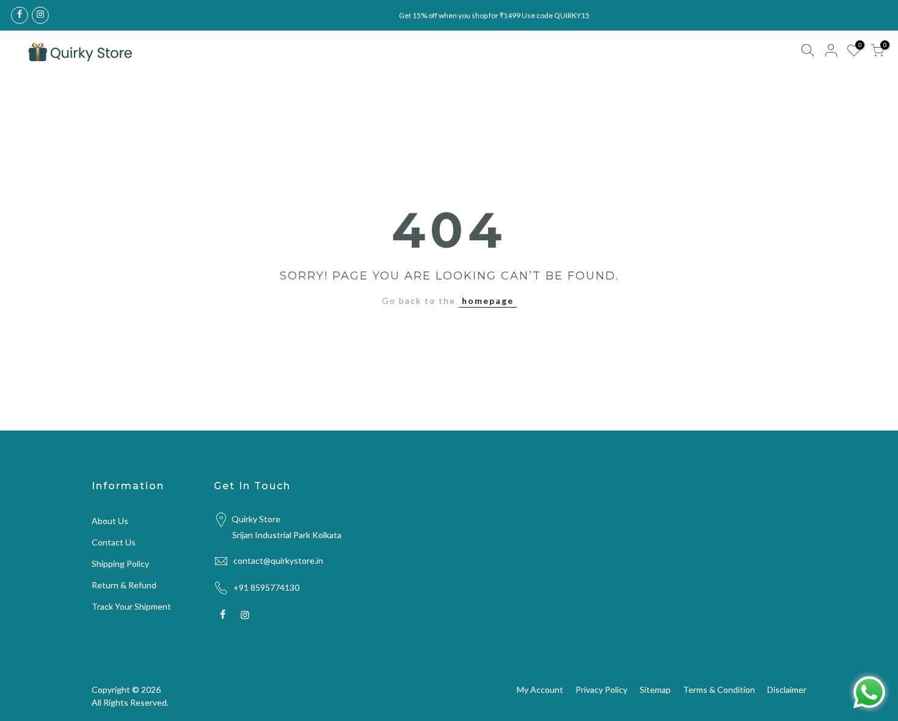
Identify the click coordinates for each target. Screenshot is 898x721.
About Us (110, 521)
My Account (540, 689)
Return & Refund (124, 585)
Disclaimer (786, 689)
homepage (488, 300)
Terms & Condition (719, 689)
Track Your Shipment (131, 606)
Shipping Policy (120, 563)
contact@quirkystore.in (278, 560)
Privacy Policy (601, 689)
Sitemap (655, 689)
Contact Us (114, 542)
